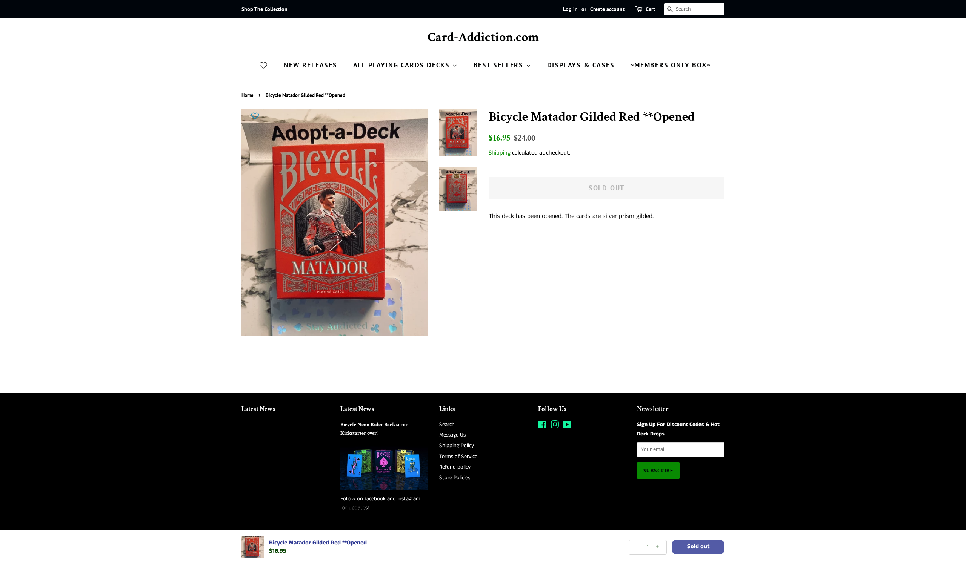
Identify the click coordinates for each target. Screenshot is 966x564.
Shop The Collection (265, 9)
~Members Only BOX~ (670, 65)
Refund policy (455, 467)
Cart (650, 9)
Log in (570, 9)
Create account (607, 9)
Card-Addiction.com (483, 37)
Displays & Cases (581, 65)
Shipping (500, 153)
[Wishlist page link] (263, 65)
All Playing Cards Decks (402, 65)
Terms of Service (458, 456)
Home (248, 95)
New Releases (310, 65)
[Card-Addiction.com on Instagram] (555, 426)
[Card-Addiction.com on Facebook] (542, 426)
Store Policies (454, 477)
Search (447, 424)
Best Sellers (500, 65)
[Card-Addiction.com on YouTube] (567, 426)
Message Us (452, 435)
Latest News (258, 409)
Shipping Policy (456, 445)
